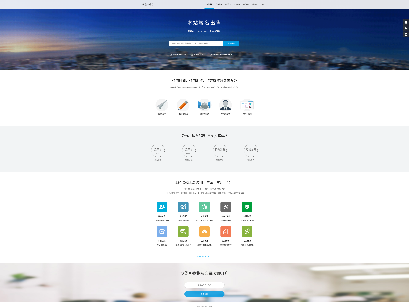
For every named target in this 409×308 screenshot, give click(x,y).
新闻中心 (255, 4)
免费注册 (204, 294)
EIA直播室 (209, 4)
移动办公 (228, 4)
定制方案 (237, 4)
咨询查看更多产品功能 (204, 256)
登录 (262, 4)
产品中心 (219, 4)
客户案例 (246, 4)
